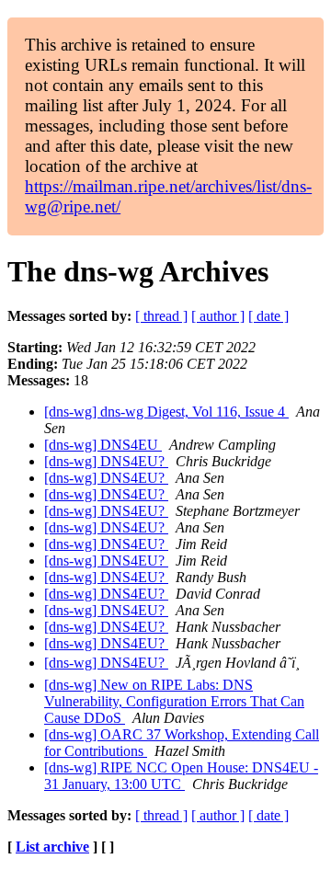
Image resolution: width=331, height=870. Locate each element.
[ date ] (268, 316)
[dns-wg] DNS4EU (103, 444)
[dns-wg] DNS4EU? (106, 461)
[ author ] (218, 316)
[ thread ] (161, 316)
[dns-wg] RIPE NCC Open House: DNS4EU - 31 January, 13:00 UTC (181, 776)
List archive (52, 846)
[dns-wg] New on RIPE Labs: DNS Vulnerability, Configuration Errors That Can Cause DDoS (174, 701)
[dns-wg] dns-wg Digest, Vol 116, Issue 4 (166, 411)
